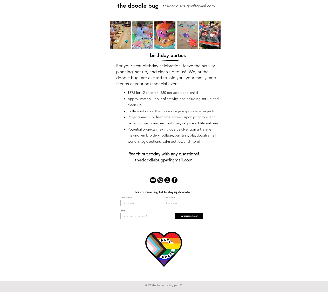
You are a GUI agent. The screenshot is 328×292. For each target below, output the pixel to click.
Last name (169, 197)
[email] (153, 180)
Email (123, 210)
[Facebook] (174, 180)
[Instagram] (167, 180)
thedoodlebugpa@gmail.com (189, 6)
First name (126, 197)
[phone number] (160, 180)
